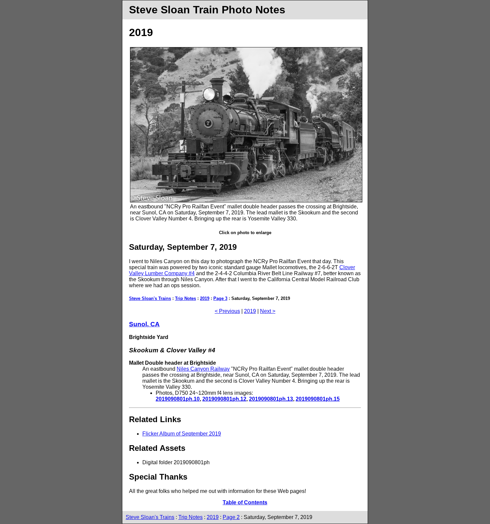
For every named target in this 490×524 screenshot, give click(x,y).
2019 (204, 298)
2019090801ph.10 (178, 399)
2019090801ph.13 (271, 399)
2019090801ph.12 (224, 399)
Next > (267, 311)
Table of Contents (245, 502)
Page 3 (220, 298)
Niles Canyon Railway (203, 369)
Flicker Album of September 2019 (181, 433)
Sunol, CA (144, 324)
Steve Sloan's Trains (150, 298)
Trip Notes (185, 298)
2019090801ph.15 (318, 399)
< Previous (227, 311)
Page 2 (231, 517)
